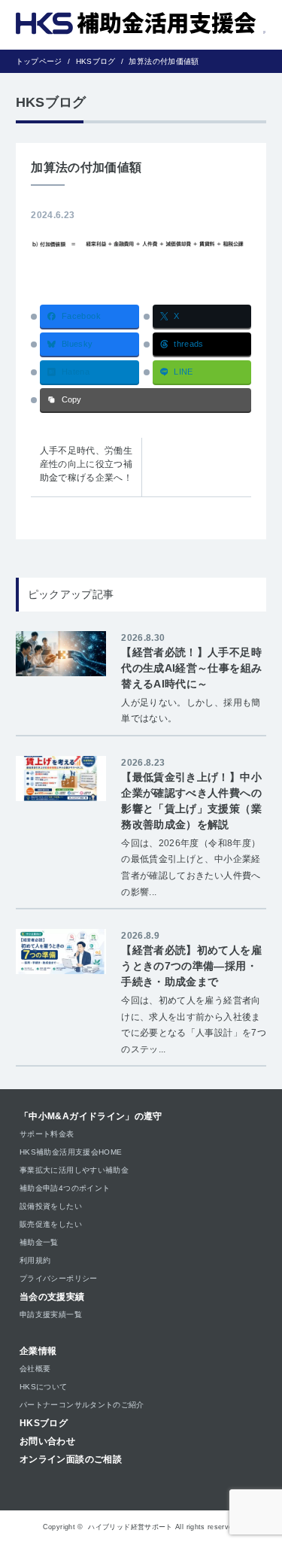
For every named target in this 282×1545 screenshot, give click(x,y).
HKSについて (44, 1387)
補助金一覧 (39, 1242)
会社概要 (35, 1368)
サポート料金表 (47, 1134)
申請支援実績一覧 (51, 1314)
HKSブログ (44, 1423)
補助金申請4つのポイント (65, 1188)
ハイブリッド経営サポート (130, 1527)
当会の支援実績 (52, 1297)
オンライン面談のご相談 (71, 1459)
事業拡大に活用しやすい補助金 (74, 1170)
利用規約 (35, 1260)
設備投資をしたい (51, 1206)
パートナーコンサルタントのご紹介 (82, 1405)
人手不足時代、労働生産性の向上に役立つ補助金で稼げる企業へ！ (86, 464)
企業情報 (38, 1351)
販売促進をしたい (51, 1224)
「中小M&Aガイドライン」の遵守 (91, 1116)
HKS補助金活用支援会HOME (71, 1152)
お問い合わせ (47, 1441)
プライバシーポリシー (59, 1278)
